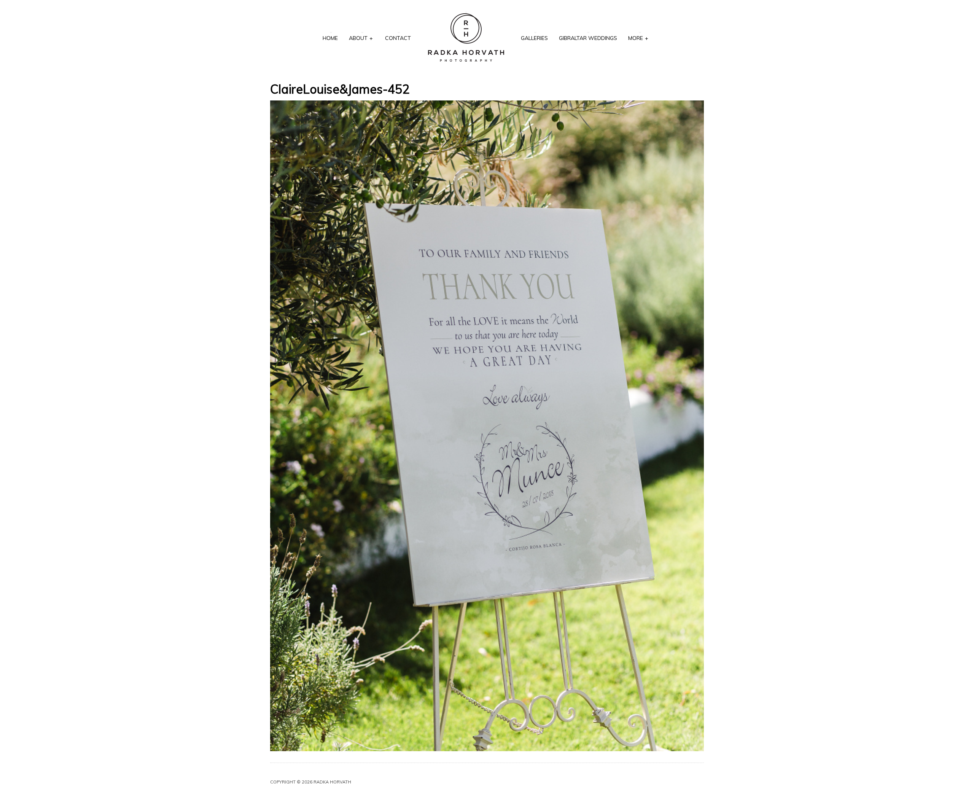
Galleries (534, 38)
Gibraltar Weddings (588, 38)
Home (330, 38)
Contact (398, 38)
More (638, 38)
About (361, 38)
